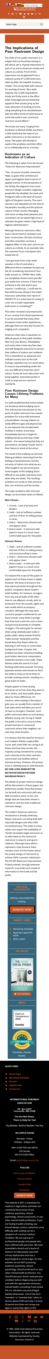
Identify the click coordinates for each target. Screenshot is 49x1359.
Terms (16, 1173)
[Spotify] (40, 14)
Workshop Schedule (23, 929)
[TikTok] (36, 14)
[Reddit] (24, 14)
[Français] (9, 5)
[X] (16, 14)
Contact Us (14, 1089)
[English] (6, 5)
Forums (13, 1081)
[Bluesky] (20, 14)
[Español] (22, 5)
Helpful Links (15, 1085)
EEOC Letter (19, 939)
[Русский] (19, 5)
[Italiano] (16, 5)
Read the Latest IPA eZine (22, 934)
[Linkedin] (24, 17)
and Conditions (28, 1173)
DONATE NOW (24, 1195)
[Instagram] (12, 14)
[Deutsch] (13, 5)
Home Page (15, 1074)
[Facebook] (9, 14)
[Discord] (28, 14)
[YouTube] (32, 14)
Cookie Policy (24, 1184)
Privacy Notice (24, 1178)
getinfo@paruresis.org (28, 1160)
